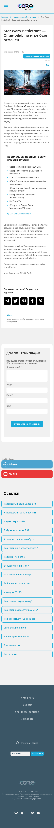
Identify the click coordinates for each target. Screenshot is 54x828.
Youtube (38, 813)
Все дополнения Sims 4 (16, 565)
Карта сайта (10, 654)
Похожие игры (12, 645)
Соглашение (27, 698)
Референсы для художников (19, 618)
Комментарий (14, 367)
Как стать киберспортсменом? (21, 548)
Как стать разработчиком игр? (21, 610)
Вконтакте (16, 813)
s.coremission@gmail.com (31, 799)
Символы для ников (15, 627)
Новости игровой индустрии (37, 56)
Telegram (21, 813)
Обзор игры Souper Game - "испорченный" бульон (22, 206)
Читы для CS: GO (12, 592)
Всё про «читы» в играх (17, 583)
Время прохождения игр (17, 636)
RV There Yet (16, 201)
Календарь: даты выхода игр (20, 503)
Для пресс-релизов (27, 712)
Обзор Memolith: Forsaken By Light (25, 167)
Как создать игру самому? (18, 601)
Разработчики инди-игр (17, 574)
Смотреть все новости (20, 214)
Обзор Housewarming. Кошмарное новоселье (26, 172)
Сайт (8, 406)
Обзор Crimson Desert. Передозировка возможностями (28, 189)
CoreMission (25, 7)
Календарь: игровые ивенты (20, 512)
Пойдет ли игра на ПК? (16, 530)
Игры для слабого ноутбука (19, 539)
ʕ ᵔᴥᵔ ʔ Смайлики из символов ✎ (25, 177)
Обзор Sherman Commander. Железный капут (23, 196)
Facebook (27, 813)
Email (9, 395)
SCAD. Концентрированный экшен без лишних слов (28, 182)
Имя (9, 385)
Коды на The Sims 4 (14, 557)
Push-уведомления (29, 743)
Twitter (32, 813)
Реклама (27, 705)
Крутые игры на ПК (14, 521)
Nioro (48, 65)
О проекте (27, 718)
